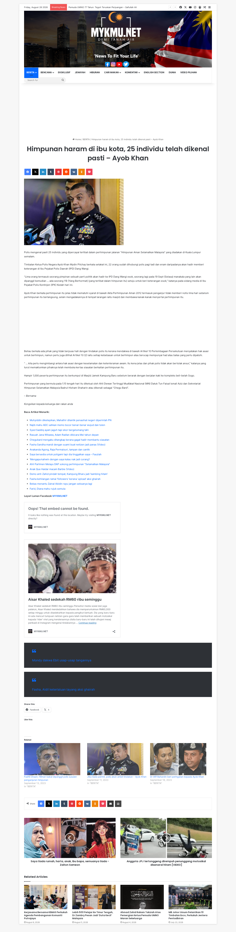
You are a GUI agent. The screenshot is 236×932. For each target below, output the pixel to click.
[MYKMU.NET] (118, 39)
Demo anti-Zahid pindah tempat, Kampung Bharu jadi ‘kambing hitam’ (69, 473)
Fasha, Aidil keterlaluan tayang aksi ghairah (63, 689)
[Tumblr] (51, 172)
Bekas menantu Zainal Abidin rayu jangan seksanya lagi (61, 483)
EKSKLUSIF (64, 72)
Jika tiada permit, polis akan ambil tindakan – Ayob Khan (116, 776)
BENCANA (46, 72)
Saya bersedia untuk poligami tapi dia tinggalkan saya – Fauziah (65, 454)
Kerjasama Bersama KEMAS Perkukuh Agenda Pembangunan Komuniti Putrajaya (45, 915)
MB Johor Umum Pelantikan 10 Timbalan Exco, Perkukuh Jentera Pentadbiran (188, 915)
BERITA (30, 72)
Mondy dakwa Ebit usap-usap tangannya (61, 660)
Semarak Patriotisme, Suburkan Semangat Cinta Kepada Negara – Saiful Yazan (107, 7)
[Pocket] (89, 172)
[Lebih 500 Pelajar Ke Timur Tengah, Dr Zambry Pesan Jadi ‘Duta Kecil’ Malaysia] (94, 897)
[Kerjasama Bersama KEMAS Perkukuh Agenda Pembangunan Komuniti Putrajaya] (45, 897)
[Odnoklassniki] (81, 172)
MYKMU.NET (59, 495)
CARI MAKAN (111, 72)
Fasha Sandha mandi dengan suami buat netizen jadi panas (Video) (67, 444)
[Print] (118, 804)
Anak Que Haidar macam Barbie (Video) (52, 469)
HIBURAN (95, 72)
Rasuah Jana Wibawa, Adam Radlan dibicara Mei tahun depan (64, 434)
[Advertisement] (118, 110)
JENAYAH (80, 72)
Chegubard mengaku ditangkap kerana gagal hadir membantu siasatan (69, 439)
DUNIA (172, 72)
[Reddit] (66, 172)
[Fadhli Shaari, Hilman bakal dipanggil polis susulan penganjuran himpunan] (54, 759)
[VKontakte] (74, 172)
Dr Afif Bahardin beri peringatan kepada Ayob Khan (177, 776)
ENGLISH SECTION (154, 72)
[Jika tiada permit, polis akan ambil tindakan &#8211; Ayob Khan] (117, 759)
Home (77, 139)
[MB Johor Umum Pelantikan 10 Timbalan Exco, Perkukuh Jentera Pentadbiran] (190, 897)
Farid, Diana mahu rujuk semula (47, 488)
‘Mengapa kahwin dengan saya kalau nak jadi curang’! (60, 459)
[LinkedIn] (43, 172)
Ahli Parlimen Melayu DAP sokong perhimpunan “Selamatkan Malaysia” (70, 464)
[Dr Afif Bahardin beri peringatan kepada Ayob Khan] (180, 759)
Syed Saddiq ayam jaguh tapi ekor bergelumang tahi (59, 429)
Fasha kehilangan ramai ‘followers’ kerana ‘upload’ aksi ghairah (65, 478)
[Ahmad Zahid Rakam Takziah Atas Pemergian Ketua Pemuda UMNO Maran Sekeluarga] (142, 897)
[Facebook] (27, 172)
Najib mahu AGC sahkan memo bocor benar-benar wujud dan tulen (67, 425)
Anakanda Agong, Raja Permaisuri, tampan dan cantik (60, 449)
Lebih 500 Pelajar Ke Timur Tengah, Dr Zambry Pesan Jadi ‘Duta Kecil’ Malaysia (92, 915)
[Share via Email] (110, 804)
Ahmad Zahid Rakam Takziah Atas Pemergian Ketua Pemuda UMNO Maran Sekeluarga (140, 915)
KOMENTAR (131, 72)
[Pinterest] (58, 172)
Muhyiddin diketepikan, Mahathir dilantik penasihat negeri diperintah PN (70, 420)
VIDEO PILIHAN (188, 72)
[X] (35, 172)
